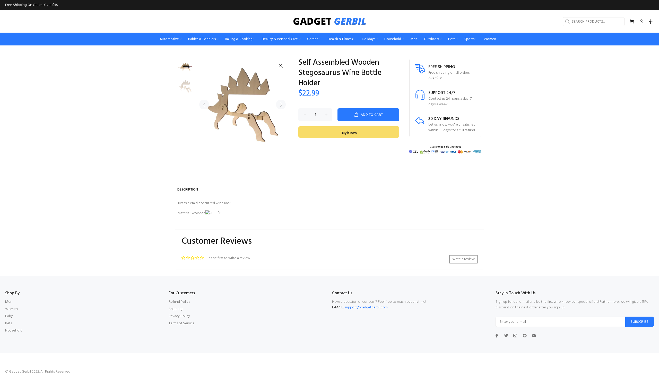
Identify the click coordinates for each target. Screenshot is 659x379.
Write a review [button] (463, 259)
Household (13, 331)
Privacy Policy (179, 316)
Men (8, 302)
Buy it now (349, 133)
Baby (9, 316)
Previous (204, 104)
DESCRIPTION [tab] (187, 190)
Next (281, 104)
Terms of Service (182, 323)
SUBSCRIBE (639, 322)
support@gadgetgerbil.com (366, 307)
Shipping (176, 309)
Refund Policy (179, 302)
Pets (8, 323)
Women (11, 309)
